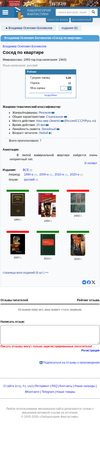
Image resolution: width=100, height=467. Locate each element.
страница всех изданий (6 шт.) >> (26, 272)
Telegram (48, 392)
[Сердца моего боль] (17, 253)
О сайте (8, 386)
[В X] (93, 282)
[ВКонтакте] (84, 282)
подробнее (50, 95)
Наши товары (65, 392)
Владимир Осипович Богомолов (24, 46)
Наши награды (85, 386)
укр (29, 386)
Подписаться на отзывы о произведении (71, 362)
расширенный (82, 19)
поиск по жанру (57, 19)
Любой (43, 133)
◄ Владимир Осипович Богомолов (28, 28)
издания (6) (70, 28)
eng (18, 386)
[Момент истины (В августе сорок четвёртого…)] (78, 254)
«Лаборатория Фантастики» (58, 416)
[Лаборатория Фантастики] (19, 13)
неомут (92, 163)
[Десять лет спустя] (48, 254)
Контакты (66, 386)
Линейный (49, 129)
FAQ (54, 386)
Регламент (42, 386)
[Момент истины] (17, 215)
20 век (40, 125)
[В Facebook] (89, 282)
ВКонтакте (32, 392)
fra (24, 386)
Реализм (45, 112)
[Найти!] (93, 12)
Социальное (54, 116)
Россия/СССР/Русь (78, 121)
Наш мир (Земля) (48, 121)
